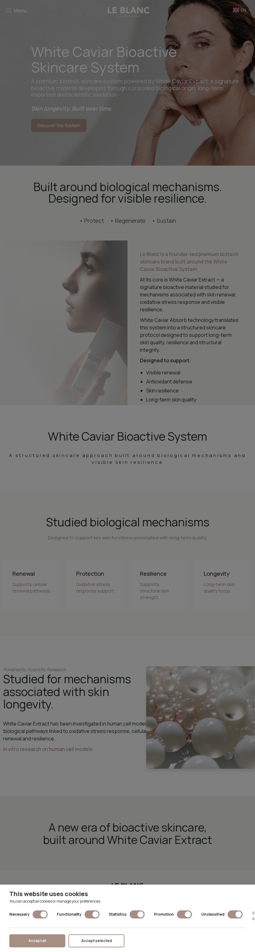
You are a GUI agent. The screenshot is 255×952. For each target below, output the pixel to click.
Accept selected (96, 940)
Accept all (37, 940)
